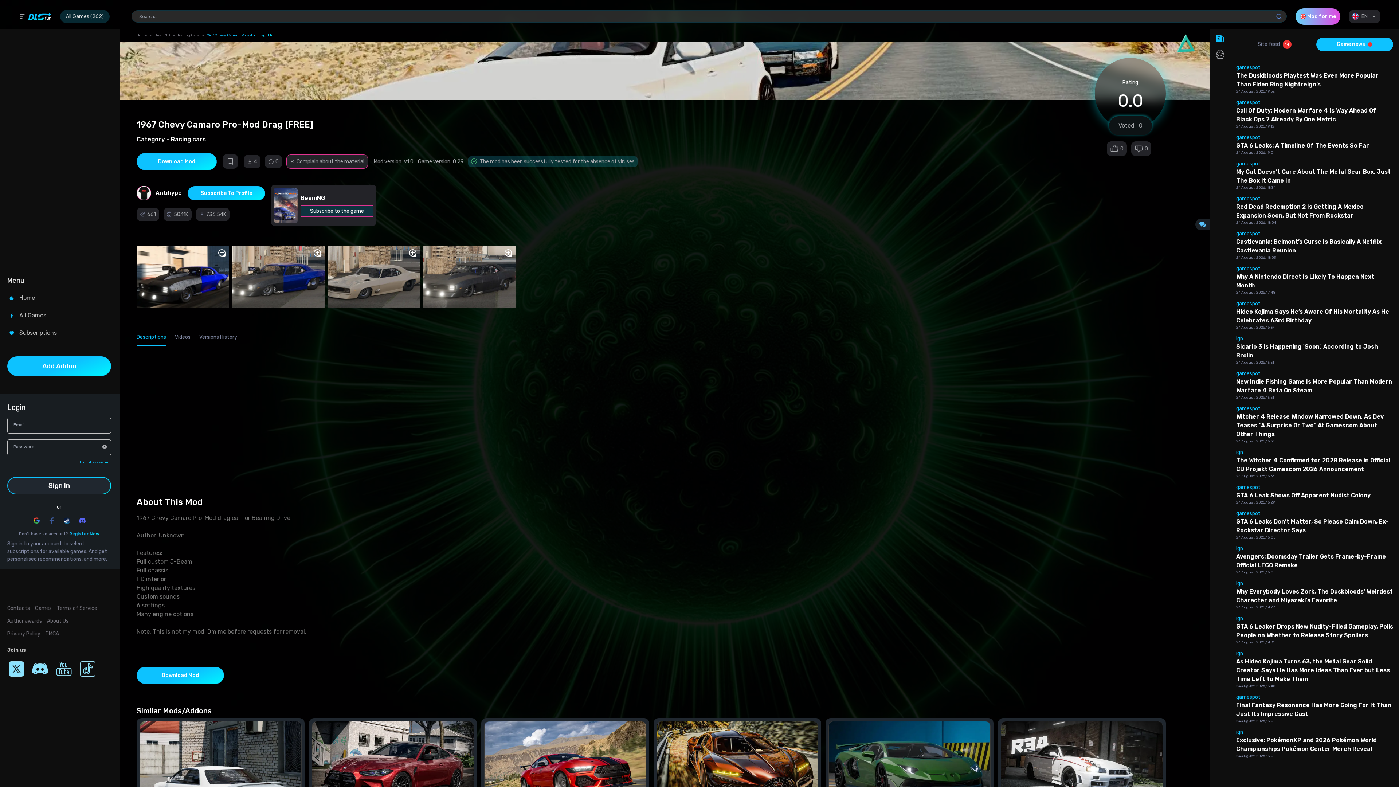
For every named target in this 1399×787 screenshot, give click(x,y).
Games (43, 608)
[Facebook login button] (51, 520)
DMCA (52, 634)
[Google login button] (36, 520)
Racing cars (188, 35)
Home (142, 35)
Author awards (24, 621)
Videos (183, 337)
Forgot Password (95, 462)
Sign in (59, 486)
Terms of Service (77, 608)
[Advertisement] (59, 151)
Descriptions (151, 337)
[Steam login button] (67, 520)
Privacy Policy (23, 634)
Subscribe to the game (337, 211)
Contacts (18, 608)
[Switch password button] (104, 447)
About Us (57, 621)
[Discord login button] (82, 520)
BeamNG (162, 35)
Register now (84, 533)
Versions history (218, 337)
